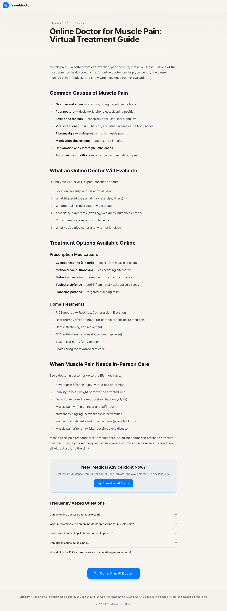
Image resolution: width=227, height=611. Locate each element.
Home (128, 604)
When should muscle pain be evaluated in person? (82, 533)
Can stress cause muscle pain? (69, 543)
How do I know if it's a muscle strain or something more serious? (90, 552)
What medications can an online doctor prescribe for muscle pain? (92, 524)
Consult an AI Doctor (116, 483)
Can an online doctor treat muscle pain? (75, 514)
